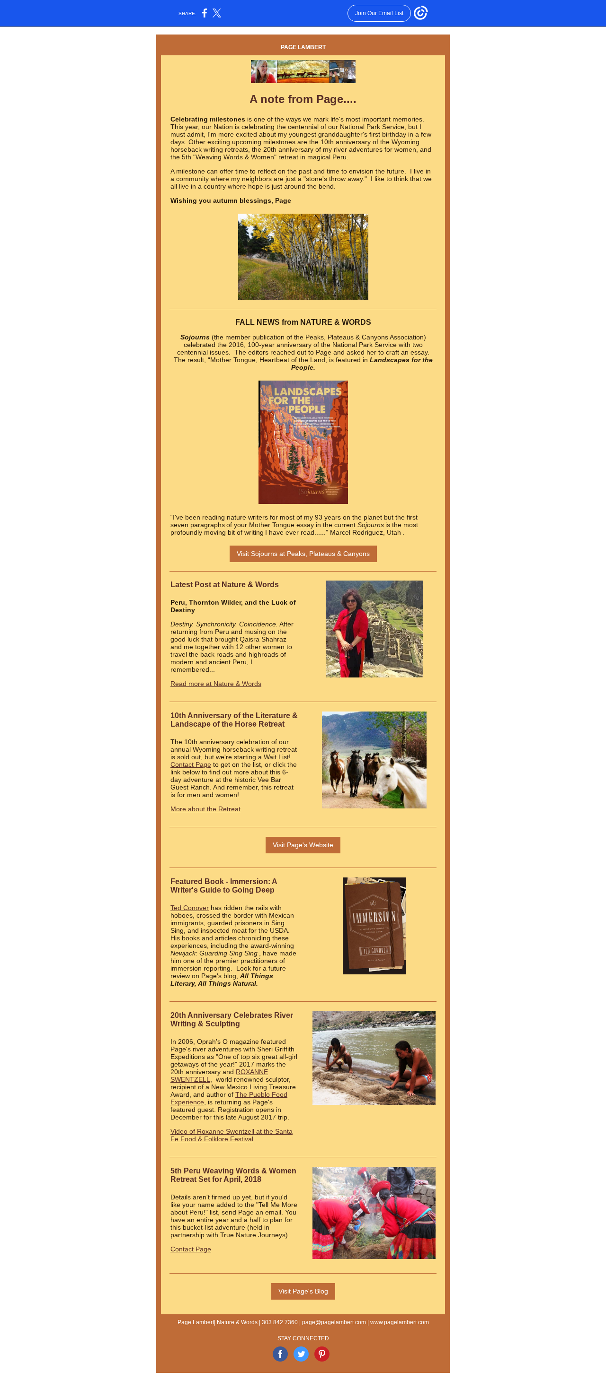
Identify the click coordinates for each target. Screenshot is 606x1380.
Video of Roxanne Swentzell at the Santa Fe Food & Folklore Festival (231, 1135)
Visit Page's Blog (303, 1291)
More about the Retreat (205, 809)
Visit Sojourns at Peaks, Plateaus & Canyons (303, 553)
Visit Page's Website (303, 845)
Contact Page (190, 764)
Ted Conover (189, 907)
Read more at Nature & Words (215, 683)
